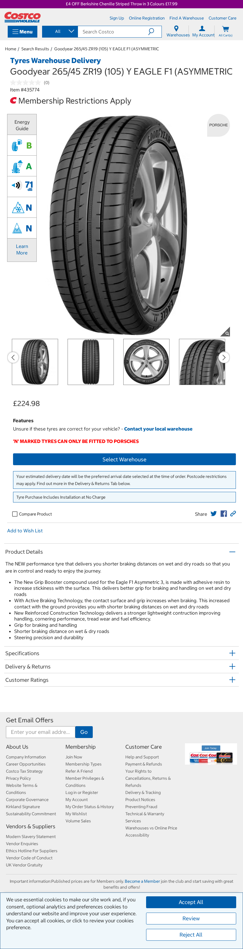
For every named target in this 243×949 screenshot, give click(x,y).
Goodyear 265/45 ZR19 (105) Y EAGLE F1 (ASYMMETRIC (106, 48)
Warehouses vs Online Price (151, 828)
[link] (213, 514)
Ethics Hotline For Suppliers (31, 850)
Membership (80, 746)
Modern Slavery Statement (31, 836)
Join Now (73, 757)
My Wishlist (76, 813)
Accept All (191, 902)
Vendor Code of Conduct (29, 858)
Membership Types (83, 764)
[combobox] (59, 31)
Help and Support (142, 757)
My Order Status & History (89, 806)
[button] (155, 31)
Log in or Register (81, 792)
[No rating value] (27, 82)
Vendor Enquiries (22, 843)
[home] (22, 17)
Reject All (191, 934)
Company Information (26, 757)
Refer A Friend (79, 771)
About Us (17, 746)
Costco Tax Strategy (24, 771)
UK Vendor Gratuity (24, 865)
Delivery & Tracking (143, 792)
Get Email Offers (29, 720)
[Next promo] (224, 357)
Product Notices (140, 799)
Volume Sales (78, 821)
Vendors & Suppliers (30, 826)
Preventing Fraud (141, 806)
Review (191, 918)
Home (10, 48)
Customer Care (143, 746)
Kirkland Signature (23, 806)
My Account (76, 799)
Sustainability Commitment (31, 813)
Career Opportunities (26, 764)
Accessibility (137, 835)
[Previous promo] (13, 357)
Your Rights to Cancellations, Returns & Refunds (148, 778)
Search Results (35, 48)
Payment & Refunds (143, 764)
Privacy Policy (18, 778)
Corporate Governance (27, 799)
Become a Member (142, 881)
